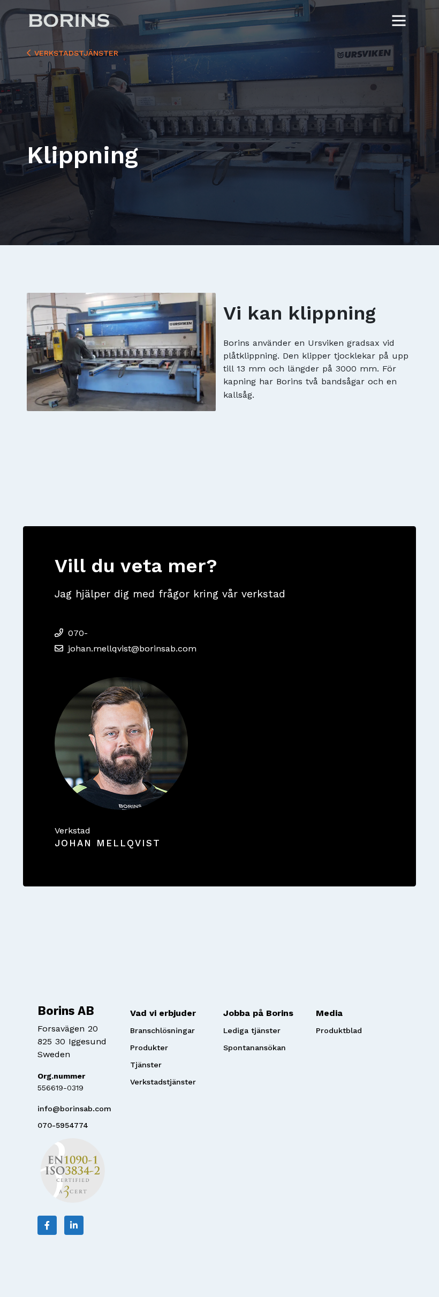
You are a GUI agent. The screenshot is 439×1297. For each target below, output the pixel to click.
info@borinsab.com (74, 1108)
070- (78, 633)
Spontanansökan (254, 1047)
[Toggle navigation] (398, 20)
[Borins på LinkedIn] (74, 1225)
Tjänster (146, 1064)
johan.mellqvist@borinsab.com (132, 648)
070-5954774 (62, 1125)
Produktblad (339, 1030)
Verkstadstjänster (75, 53)
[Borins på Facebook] (47, 1225)
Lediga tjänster (252, 1030)
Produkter (149, 1047)
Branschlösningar (162, 1030)
